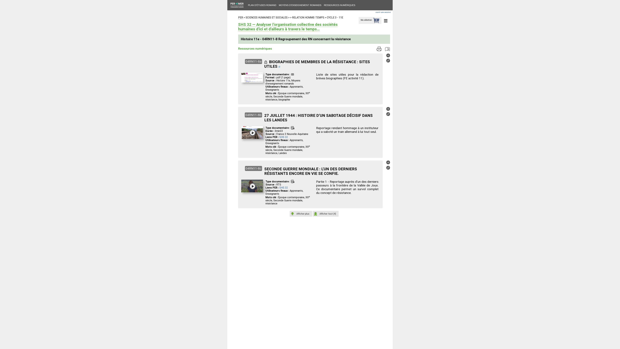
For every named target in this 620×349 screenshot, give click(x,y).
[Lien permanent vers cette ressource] (388, 61)
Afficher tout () (328, 213)
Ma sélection (366, 20)
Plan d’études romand (262, 5)
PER (240, 17)
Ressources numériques (339, 5)
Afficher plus (302, 213)
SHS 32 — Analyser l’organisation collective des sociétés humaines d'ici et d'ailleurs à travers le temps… (288, 26)
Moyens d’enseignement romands (300, 5)
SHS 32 (283, 137)
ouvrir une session (383, 12)
